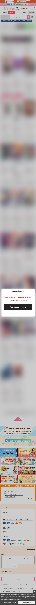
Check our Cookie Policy (9, 602)
